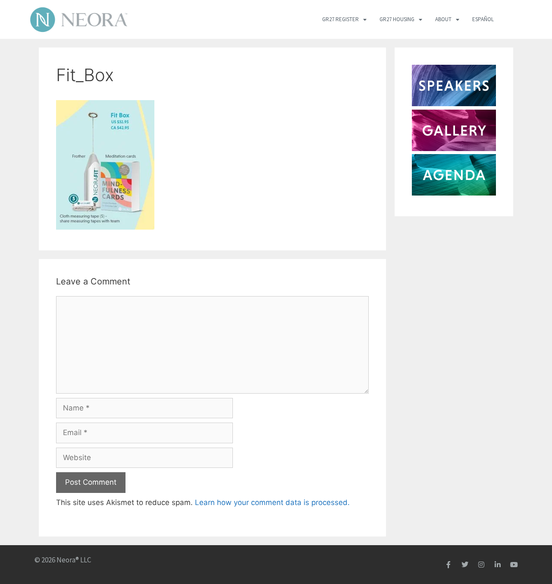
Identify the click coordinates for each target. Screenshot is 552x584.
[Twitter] (464, 564)
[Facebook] (448, 564)
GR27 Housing (397, 19)
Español (483, 19)
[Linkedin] (497, 564)
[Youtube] (514, 564)
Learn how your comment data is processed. (272, 502)
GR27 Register (340, 19)
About (443, 19)
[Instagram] (481, 564)
